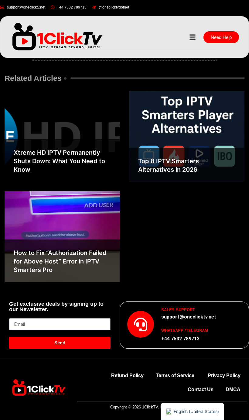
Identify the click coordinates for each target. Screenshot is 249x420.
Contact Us (200, 389)
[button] (192, 37)
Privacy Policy (224, 375)
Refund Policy (127, 375)
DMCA (233, 389)
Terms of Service (176, 375)
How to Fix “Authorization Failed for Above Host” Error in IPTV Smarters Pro (60, 261)
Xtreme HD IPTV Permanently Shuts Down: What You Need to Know (59, 161)
